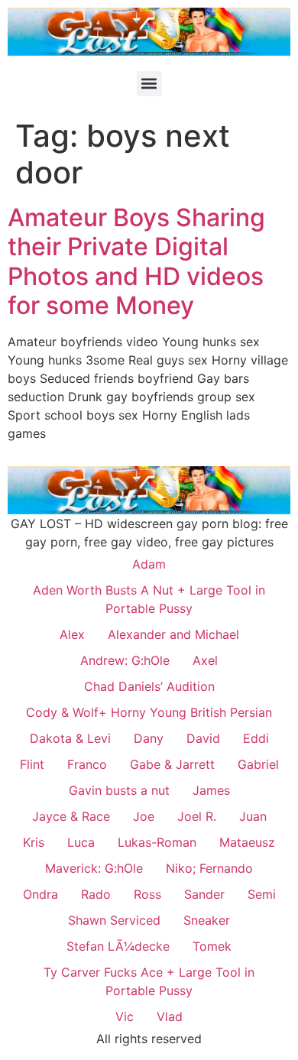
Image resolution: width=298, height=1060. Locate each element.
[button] (149, 83)
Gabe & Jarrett (172, 764)
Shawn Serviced (114, 920)
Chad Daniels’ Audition (149, 686)
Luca (81, 842)
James (211, 790)
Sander (204, 894)
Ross (147, 894)
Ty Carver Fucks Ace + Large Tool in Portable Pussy (149, 981)
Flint (32, 764)
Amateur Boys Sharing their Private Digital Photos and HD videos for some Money (136, 261)
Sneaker (206, 920)
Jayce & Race (71, 816)
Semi (262, 894)
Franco (87, 764)
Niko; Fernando (209, 868)
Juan (253, 816)
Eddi (256, 738)
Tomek (212, 946)
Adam (149, 564)
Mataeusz (247, 842)
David (203, 738)
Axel (205, 660)
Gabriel (258, 764)
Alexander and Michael (173, 634)
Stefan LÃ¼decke (118, 946)
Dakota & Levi (70, 738)
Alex (72, 634)
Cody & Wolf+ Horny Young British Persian (149, 712)
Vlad (170, 1016)
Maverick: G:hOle (94, 868)
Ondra (40, 894)
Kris (33, 842)
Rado (96, 894)
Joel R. (196, 816)
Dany (149, 738)
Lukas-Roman (157, 842)
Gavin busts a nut (119, 790)
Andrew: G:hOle (125, 660)
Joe (143, 816)
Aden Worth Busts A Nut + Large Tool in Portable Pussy (149, 599)
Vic (124, 1016)
